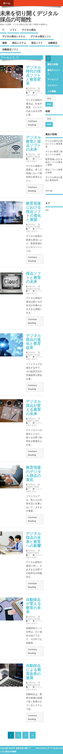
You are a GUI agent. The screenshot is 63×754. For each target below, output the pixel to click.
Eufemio (31, 88)
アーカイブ (52, 79)
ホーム (6, 3)
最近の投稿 (52, 64)
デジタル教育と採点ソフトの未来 (33, 143)
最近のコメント (53, 72)
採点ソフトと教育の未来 (33, 277)
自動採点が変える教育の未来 (33, 605)
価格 (4, 42)
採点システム (19, 42)
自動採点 (52, 42)
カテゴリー (52, 85)
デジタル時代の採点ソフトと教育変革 (33, 75)
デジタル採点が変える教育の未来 (33, 407)
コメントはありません (34, 93)
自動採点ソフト (10, 49)
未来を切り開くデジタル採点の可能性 (29, 16)
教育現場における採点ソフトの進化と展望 (33, 211)
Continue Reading (32, 123)
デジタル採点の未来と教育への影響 (33, 539)
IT (3, 29)
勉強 (46, 210)
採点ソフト (37, 42)
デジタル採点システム (13, 36)
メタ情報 (51, 91)
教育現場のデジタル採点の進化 (33, 473)
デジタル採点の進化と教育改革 (33, 341)
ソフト (13, 29)
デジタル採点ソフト (41, 36)
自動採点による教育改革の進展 (33, 671)
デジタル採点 (29, 29)
